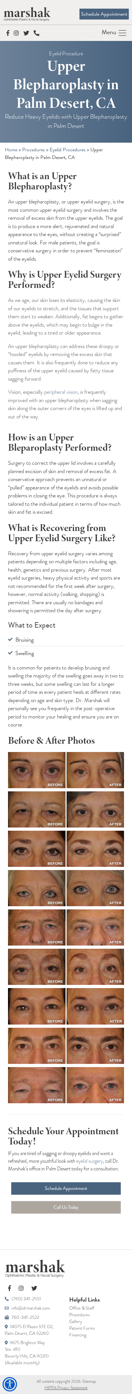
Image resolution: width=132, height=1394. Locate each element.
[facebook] (10, 1288)
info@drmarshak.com (30, 1308)
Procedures (79, 1314)
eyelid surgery (89, 1161)
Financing (77, 1335)
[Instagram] (17, 33)
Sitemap (89, 1381)
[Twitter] (26, 33)
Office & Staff (81, 1308)
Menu (110, 32)
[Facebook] (8, 33)
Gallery (75, 1321)
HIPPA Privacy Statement (66, 1388)
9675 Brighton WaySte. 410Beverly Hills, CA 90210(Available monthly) (27, 1352)
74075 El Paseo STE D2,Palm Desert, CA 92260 (29, 1329)
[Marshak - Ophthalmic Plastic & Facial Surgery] (66, 1268)
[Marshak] (27, 13)
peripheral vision (61, 392)
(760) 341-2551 (26, 1298)
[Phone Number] (36, 33)
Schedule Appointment (104, 14)
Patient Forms (82, 1328)
